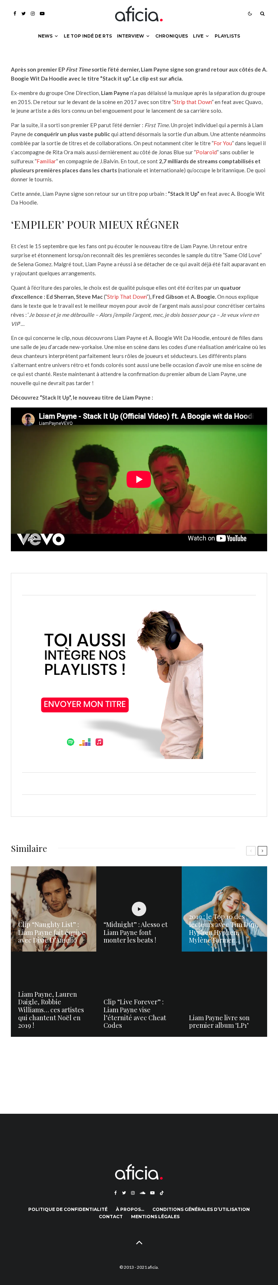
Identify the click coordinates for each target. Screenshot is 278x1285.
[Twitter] (23, 13)
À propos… (130, 1209)
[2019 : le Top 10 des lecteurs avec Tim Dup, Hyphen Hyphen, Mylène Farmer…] (224, 909)
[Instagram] (32, 13)
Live (198, 36)
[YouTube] (42, 13)
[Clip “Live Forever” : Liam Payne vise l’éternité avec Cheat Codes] (139, 994)
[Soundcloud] (142, 1193)
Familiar (46, 161)
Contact (111, 1216)
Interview (130, 36)
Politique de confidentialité (68, 1209)
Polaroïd (206, 152)
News (45, 36)
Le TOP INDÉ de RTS (88, 36)
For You (223, 143)
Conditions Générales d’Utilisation (201, 1209)
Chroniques (171, 36)
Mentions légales (155, 1216)
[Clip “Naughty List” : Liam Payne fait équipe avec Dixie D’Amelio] (53, 909)
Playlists (227, 36)
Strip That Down (127, 296)
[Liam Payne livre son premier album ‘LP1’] (224, 994)
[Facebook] (15, 13)
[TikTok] (162, 1193)
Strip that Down (193, 102)
